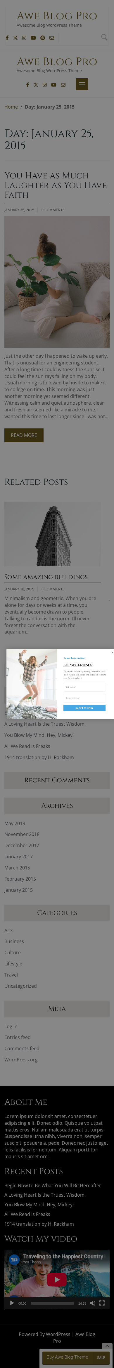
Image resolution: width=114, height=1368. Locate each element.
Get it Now (85, 708)
